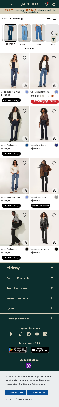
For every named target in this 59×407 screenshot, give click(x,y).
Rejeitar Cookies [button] (37, 392)
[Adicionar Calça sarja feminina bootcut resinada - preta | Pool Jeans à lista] (54, 215)
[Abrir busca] (12, 4)
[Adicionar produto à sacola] (25, 85)
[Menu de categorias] (5, 4)
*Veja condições (29, 11)
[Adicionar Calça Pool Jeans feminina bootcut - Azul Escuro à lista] (54, 111)
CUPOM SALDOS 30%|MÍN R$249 (45, 102)
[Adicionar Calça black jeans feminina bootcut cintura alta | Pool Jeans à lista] (54, 163)
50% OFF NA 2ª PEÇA (11, 100)
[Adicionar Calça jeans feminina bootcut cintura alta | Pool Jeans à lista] (24, 58)
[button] (19, 399)
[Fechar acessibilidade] (56, 34)
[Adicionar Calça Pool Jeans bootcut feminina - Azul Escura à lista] (24, 111)
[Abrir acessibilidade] (53, 39)
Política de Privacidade (32, 383)
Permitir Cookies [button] (15, 392)
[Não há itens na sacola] (53, 4)
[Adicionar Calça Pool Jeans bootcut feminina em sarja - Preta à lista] (24, 215)
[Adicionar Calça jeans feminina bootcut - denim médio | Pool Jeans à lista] (54, 58)
